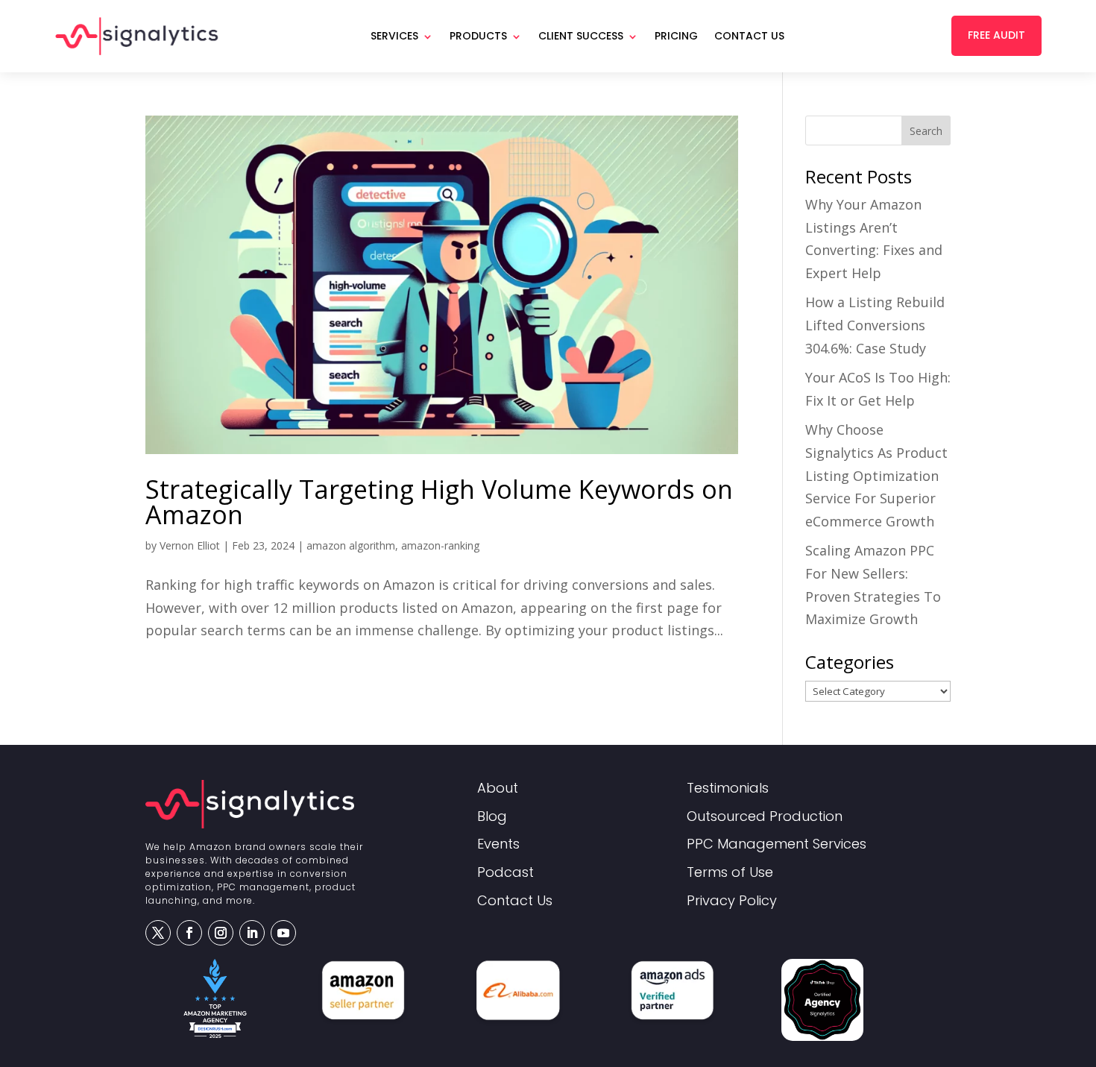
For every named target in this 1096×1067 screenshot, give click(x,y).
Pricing (676, 35)
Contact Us (749, 35)
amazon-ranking (440, 545)
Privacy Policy (732, 901)
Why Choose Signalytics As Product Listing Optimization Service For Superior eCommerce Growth (876, 475)
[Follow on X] (158, 932)
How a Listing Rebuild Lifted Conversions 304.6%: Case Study (875, 324)
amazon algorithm (350, 545)
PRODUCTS (478, 35)
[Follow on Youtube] (283, 932)
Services (394, 35)
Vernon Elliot (190, 545)
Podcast (505, 872)
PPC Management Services (776, 844)
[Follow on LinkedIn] (252, 932)
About (497, 788)
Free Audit (996, 35)
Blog (492, 816)
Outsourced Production (765, 816)
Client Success (580, 35)
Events (498, 844)
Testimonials (728, 788)
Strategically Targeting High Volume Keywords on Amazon (439, 502)
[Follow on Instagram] (220, 932)
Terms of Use (730, 872)
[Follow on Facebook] (189, 932)
